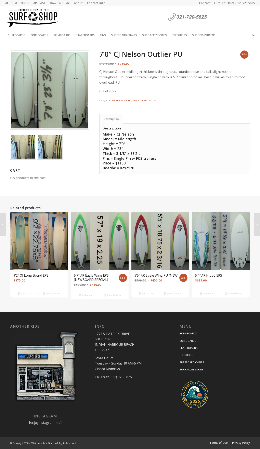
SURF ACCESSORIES (191, 369)
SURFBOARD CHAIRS (192, 362)
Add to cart (27, 293)
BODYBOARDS (188, 333)
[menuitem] (18, 3)
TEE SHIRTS (186, 355)
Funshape (117, 100)
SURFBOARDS (188, 341)
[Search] (252, 35)
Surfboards (150, 100)
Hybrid (127, 100)
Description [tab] (111, 119)
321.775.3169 (225, 3)
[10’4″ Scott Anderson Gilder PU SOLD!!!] (257, 224)
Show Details (52, 293)
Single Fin (137, 100)
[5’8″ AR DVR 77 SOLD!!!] (3, 224)
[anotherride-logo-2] (32, 18)
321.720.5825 (246, 3)
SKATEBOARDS (189, 348)
